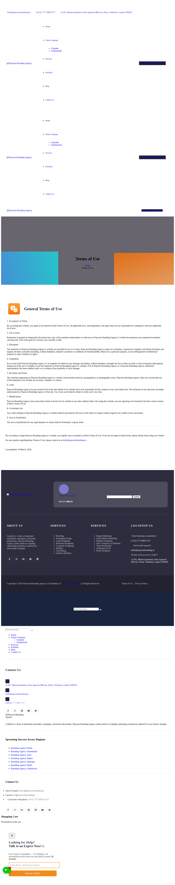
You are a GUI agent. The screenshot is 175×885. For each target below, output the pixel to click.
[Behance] (148, 10)
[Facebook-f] (139, 10)
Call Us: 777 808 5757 (45, 12)
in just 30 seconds (66, 496)
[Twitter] (166, 10)
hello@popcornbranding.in (18, 12)
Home (87, 265)
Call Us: (15, 703)
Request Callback (32, 873)
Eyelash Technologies (71, 583)
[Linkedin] (157, 10)
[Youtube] (162, 10)
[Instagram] (144, 10)
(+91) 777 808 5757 (141, 540)
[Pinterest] (153, 10)
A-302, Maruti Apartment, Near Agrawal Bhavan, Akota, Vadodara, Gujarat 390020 (96, 12)
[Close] (12, 835)
